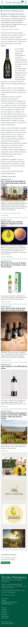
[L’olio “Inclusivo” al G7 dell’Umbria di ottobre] (14, 385)
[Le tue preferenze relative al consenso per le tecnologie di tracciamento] (1, 470)
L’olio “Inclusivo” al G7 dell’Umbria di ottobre (14, 367)
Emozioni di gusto (17, 11)
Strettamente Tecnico (9, 602)
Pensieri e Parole (7, 604)
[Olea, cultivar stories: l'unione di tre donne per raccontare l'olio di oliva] (14, 331)
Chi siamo (4, 607)
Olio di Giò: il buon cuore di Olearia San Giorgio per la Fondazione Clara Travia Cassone (13, 265)
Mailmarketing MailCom (8, 623)
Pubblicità (4, 611)
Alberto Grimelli (14, 29)
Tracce (4, 600)
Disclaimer (4, 614)
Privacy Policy (5, 616)
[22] (14, 2)
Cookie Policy (5, 618)
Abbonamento (5, 613)
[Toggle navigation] (2, 7)
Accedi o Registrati (5, 562)
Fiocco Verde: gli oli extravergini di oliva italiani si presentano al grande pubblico (13, 183)
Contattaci (4, 609)
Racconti (6, 11)
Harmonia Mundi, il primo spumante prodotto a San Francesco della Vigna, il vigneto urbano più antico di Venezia (14, 416)
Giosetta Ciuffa (4, 215)
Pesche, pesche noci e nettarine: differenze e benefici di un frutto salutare (12, 223)
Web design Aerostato (7, 622)
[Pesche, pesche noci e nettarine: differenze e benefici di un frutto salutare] (14, 236)
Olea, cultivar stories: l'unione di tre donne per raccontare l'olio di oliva (13, 309)
